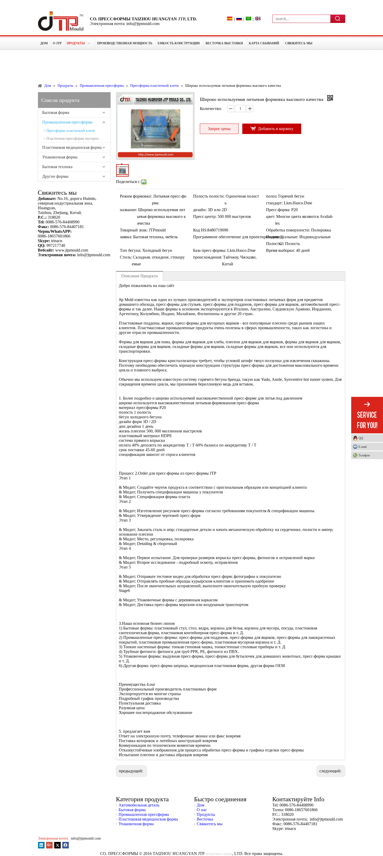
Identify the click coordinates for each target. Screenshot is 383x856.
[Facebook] (65, 845)
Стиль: (126, 257)
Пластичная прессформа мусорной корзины (78, 138)
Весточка (205, 819)
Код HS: (200, 230)
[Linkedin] (41, 845)
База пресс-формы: (209, 250)
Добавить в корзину (275, 128)
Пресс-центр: (205, 216)
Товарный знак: (134, 230)
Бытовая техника (57, 166)
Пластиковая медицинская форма (72, 147)
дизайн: (200, 209)
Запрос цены (219, 128)
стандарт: (274, 203)
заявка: (126, 237)
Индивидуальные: (282, 237)
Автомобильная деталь (139, 805)
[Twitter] (57, 845)
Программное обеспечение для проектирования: (236, 237)
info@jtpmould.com (85, 838)
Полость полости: (209, 196)
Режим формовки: (136, 196)
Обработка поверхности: (288, 230)
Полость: (274, 243)
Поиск (338, 18)
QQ (361, 438)
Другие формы (55, 176)
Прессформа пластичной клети (70, 131)
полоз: (271, 196)
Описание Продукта (139, 276)
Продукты (206, 814)
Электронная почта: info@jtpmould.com (124, 23)
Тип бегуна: (130, 250)
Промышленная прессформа (67, 122)
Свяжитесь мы (210, 824)
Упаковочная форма (59, 157)
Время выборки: (280, 250)
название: (128, 209)
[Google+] (49, 845)
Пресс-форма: (278, 209)
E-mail (363, 447)
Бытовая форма (55, 112)
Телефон (364, 455)
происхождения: (207, 257)
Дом (200, 805)
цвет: (270, 216)
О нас (202, 810)
